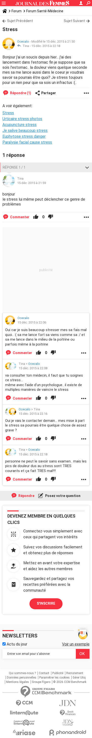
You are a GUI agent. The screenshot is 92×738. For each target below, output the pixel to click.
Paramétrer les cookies (54, 677)
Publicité (57, 673)
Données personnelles (21, 677)
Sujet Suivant (74, 21)
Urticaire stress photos (22, 118)
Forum (17, 11)
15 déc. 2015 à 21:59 (31, 183)
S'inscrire (46, 603)
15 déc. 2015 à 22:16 (33, 413)
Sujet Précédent (20, 21)
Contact (44, 673)
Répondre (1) (20, 93)
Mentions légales (17, 682)
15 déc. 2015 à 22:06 (31, 322)
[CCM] (24, 703)
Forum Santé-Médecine (44, 11)
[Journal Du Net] (68, 703)
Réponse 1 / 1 (14, 167)
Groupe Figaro (41, 682)
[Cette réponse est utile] (36, 217)
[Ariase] (24, 732)
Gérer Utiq (79, 677)
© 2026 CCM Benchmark (69, 682)
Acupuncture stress (19, 124)
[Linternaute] (24, 713)
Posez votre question (62, 496)
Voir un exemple (76, 644)
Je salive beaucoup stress (25, 130)
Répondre (26, 496)
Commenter (19, 217)
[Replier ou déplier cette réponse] (87, 167)
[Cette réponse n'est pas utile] (50, 217)
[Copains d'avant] (24, 723)
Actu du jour (16, 644)
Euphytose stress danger (24, 136)
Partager (48, 93)
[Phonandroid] (68, 732)
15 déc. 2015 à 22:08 (33, 368)
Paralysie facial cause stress (27, 142)
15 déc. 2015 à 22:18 (45, 46)
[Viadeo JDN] (68, 723)
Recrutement (74, 673)
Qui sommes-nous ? (22, 673)
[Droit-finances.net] (68, 713)
